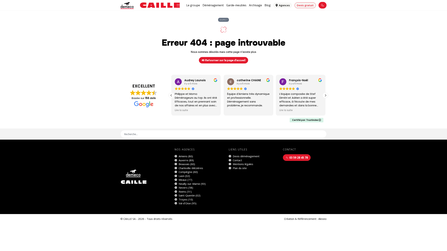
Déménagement (213, 5)
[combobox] (223, 134)
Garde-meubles (236, 5)
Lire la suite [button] (181, 110)
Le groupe (193, 5)
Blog (268, 5)
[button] (325, 95)
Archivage (255, 5)
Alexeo (322, 218)
